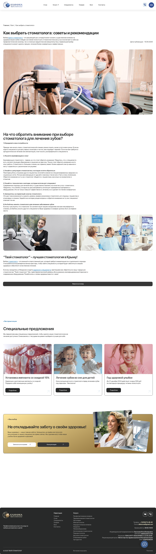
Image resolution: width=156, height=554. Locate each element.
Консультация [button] (51, 444)
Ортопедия (77, 520)
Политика (149, 551)
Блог (91, 5)
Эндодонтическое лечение (82, 525)
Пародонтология (79, 533)
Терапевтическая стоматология (83, 518)
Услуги (55, 5)
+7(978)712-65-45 (146, 522)
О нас (45, 5)
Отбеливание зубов (79, 537)
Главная (6, 25)
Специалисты (68, 5)
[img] (12, 5)
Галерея (81, 5)
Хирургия (76, 527)
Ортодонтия (77, 539)
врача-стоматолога (15, 38)
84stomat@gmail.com (146, 524)
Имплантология (78, 522)
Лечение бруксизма (79, 529)
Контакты (101, 5)
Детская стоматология (80, 535)
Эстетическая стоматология (82, 531)
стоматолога (13, 261)
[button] (22, 444)
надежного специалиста (42, 270)
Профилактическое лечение (82, 516)
